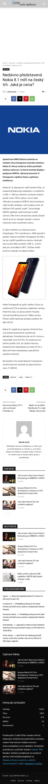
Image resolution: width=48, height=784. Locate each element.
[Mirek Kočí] (4, 91)
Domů (5, 63)
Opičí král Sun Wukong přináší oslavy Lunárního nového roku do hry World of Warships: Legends (22, 638)
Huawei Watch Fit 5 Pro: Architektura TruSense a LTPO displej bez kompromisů (30, 490)
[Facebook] (13, 98)
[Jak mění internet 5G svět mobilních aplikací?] (9, 505)
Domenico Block (9, 614)
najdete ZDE (37, 749)
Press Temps (8, 635)
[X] (20, 98)
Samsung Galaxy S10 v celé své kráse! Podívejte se (13, 408)
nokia (21, 377)
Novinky (12, 63)
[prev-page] (4, 514)
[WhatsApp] (32, 98)
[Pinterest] (26, 98)
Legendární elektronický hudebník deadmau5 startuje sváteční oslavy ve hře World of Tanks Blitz (23, 628)
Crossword (7, 604)
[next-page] (8, 514)
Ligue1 (5, 596)
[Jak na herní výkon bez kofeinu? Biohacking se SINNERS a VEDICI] (9, 478)
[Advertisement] (24, 33)
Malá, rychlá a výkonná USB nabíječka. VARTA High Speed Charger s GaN (30, 576)
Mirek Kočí (12, 92)
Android (13, 377)
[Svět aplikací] (24, 3)
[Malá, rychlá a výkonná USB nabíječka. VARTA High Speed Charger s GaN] (9, 577)
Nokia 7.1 (28, 377)
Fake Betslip (8, 625)
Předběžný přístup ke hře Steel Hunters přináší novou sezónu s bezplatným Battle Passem (23, 607)
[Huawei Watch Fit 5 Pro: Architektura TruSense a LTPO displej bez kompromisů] (9, 491)
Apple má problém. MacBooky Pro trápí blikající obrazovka (36, 408)
